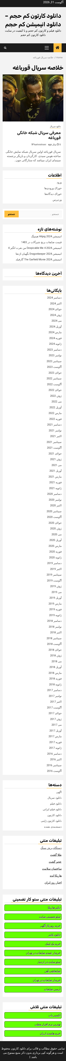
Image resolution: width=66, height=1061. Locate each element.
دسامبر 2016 (54, 753)
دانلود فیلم (56, 803)
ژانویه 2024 (55, 343)
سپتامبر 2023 (54, 361)
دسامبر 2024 (54, 297)
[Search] (5, 47)
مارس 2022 (55, 413)
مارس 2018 (55, 673)
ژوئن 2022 (56, 395)
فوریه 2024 (55, 338)
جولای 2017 (55, 713)
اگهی (59, 792)
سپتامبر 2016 (54, 765)
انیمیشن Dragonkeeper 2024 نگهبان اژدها (39, 253)
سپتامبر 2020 (54, 511)
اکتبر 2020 (56, 505)
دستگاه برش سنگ (51, 848)
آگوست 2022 (54, 384)
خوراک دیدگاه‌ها (53, 194)
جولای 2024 (55, 309)
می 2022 (57, 401)
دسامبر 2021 (54, 424)
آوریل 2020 (55, 540)
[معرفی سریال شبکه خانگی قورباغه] (33, 97)
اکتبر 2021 (56, 436)
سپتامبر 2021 (54, 442)
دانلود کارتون (54, 815)
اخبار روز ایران (53, 882)
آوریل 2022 (55, 407)
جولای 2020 (55, 522)
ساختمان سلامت (52, 868)
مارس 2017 (55, 736)
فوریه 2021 (55, 482)
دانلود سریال (55, 126)
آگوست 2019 (54, 580)
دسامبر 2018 (54, 620)
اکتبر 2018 (56, 632)
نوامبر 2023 (55, 355)
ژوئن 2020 (56, 528)
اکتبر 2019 (56, 569)
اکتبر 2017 (56, 701)
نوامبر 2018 (55, 626)
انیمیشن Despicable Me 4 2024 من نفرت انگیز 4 (35, 248)
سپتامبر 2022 (54, 378)
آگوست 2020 (54, 517)
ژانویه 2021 (55, 488)
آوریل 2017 (55, 730)
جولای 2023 (55, 372)
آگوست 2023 (54, 367)
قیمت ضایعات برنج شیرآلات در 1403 (41, 242)
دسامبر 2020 (54, 494)
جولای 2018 (55, 649)
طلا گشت (56, 855)
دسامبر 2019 (54, 563)
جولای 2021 (55, 453)
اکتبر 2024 (56, 303)
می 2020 (57, 534)
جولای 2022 (55, 390)
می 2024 (57, 320)
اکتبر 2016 (56, 759)
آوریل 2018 (55, 667)
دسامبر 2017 (54, 690)
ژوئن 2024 (56, 315)
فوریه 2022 (55, 419)
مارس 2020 (55, 546)
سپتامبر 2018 (54, 638)
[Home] (57, 47)
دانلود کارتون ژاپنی (51, 820)
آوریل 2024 (55, 326)
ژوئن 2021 (56, 459)
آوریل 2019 (55, 597)
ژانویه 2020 (55, 557)
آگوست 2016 (54, 771)
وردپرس (57, 199)
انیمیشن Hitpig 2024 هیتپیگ (46, 236)
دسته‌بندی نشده (53, 826)
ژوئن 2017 (56, 719)
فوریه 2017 (55, 742)
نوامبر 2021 (55, 430)
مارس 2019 (55, 603)
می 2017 (57, 724)
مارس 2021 (55, 476)
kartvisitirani (40, 144)
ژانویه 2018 (55, 684)
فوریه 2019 (55, 609)
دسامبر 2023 (54, 349)
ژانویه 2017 (55, 747)
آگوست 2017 (54, 707)
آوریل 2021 (55, 470)
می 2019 (57, 592)
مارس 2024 (55, 332)
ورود (59, 182)
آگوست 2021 (54, 447)
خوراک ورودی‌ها (53, 188)
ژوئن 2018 (56, 655)
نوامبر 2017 (55, 696)
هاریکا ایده (56, 875)
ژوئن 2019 (56, 586)
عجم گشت (55, 862)
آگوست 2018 (54, 644)
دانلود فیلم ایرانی (52, 809)
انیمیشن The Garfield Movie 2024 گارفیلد (39, 259)
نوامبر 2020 (55, 499)
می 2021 (57, 465)
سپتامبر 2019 (54, 574)
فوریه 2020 (55, 551)
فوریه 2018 (55, 678)
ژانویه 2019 (55, 615)
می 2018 (57, 661)
